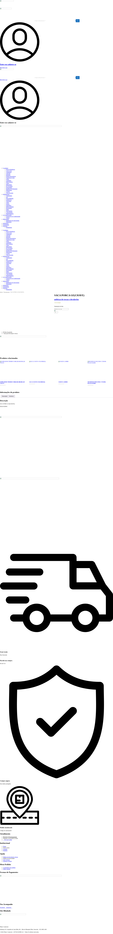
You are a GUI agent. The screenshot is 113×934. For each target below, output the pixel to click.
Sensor (7, 204)
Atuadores (8, 180)
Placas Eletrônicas (10, 169)
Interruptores (9, 211)
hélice (7, 209)
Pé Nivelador (9, 186)
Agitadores (8, 172)
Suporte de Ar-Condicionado (13, 216)
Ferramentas (6, 224)
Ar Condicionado (7, 215)
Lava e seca (9, 171)
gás (7, 197)
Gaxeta (8, 191)
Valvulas (8, 173)
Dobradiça (8, 205)
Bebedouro (5, 223)
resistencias (9, 200)
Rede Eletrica (9, 182)
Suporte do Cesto (10, 177)
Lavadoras (5, 168)
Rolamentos (9, 227)
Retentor (8, 175)
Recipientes (9, 208)
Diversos (5, 226)
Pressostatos (9, 187)
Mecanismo (9, 184)
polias (7, 179)
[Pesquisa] (78, 20)
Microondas (6, 219)
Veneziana (8, 201)
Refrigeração (6, 194)
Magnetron (8, 222)
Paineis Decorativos (11, 176)
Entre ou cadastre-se (8, 64)
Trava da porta (9, 193)
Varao (7, 183)
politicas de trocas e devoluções (66, 299)
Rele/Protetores (10, 213)
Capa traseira (9, 212)
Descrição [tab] (4, 396)
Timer (7, 202)
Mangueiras (9, 190)
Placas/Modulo (9, 198)
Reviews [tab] (11, 396)
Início (1, 292)
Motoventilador (10, 206)
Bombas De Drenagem (11, 189)
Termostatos (9, 195)
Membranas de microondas (12, 220)
